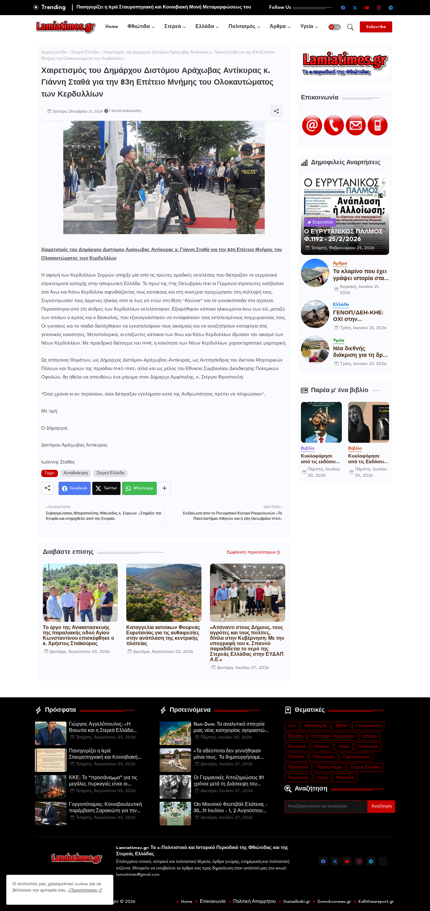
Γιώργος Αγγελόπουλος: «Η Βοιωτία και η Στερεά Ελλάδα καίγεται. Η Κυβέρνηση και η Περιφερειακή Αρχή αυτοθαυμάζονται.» (101, 728)
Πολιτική (296, 757)
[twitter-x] (355, 7)
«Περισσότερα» (83, 890)
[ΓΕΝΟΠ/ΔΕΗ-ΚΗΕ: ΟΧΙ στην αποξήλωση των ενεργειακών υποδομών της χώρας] (315, 314)
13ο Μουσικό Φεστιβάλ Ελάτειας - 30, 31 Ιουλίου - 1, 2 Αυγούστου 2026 (231, 808)
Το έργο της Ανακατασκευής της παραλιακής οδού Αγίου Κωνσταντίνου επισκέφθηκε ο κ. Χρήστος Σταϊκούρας (78, 636)
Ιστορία (369, 736)
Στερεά (172, 27)
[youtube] (367, 7)
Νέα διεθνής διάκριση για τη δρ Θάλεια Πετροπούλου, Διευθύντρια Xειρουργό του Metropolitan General (358, 352)
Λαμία (343, 747)
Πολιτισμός (242, 27)
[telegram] (391, 7)
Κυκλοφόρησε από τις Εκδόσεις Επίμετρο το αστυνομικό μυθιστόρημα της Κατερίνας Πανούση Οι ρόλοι (368, 459)
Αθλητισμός (315, 726)
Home (111, 27)
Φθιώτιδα (138, 27)
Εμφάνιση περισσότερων (251, 552)
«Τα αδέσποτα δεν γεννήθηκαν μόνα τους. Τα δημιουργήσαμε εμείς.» (227, 755)
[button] (334, 27)
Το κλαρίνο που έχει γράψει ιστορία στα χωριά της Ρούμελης (360, 275)
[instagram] (379, 7)
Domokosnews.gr (334, 901)
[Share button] (164, 488)
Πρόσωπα (298, 767)
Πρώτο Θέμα (329, 767)
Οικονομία (368, 747)
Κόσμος (322, 747)
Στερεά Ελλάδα (85, 52)
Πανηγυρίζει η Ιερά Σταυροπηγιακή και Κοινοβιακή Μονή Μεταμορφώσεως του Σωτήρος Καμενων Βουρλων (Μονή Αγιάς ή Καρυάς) (103, 755)
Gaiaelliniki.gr (296, 901)
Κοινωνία (297, 747)
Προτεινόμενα (356, 757)
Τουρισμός (298, 778)
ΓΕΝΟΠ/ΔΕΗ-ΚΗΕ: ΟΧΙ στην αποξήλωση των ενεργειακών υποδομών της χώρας (358, 316)
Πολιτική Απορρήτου (254, 901)
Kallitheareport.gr (376, 901)
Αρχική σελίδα (54, 52)
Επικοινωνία (213, 901)
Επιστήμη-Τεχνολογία (332, 736)
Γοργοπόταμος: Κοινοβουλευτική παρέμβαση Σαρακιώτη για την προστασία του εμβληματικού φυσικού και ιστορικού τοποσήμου (107, 808)
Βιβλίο (342, 726)
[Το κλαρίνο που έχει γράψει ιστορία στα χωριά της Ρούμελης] (315, 273)
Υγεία (306, 27)
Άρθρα (278, 27)
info (292, 726)
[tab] (112, 27)
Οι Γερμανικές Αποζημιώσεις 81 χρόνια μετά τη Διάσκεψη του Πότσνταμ (229, 782)
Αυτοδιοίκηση (76, 473)
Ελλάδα (204, 27)
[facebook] (343, 7)
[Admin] (382, 861)
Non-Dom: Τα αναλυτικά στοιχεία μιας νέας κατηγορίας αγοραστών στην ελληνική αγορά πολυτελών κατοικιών (230, 728)
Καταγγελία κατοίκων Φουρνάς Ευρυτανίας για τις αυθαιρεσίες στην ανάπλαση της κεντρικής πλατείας (163, 636)
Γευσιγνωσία (368, 726)
